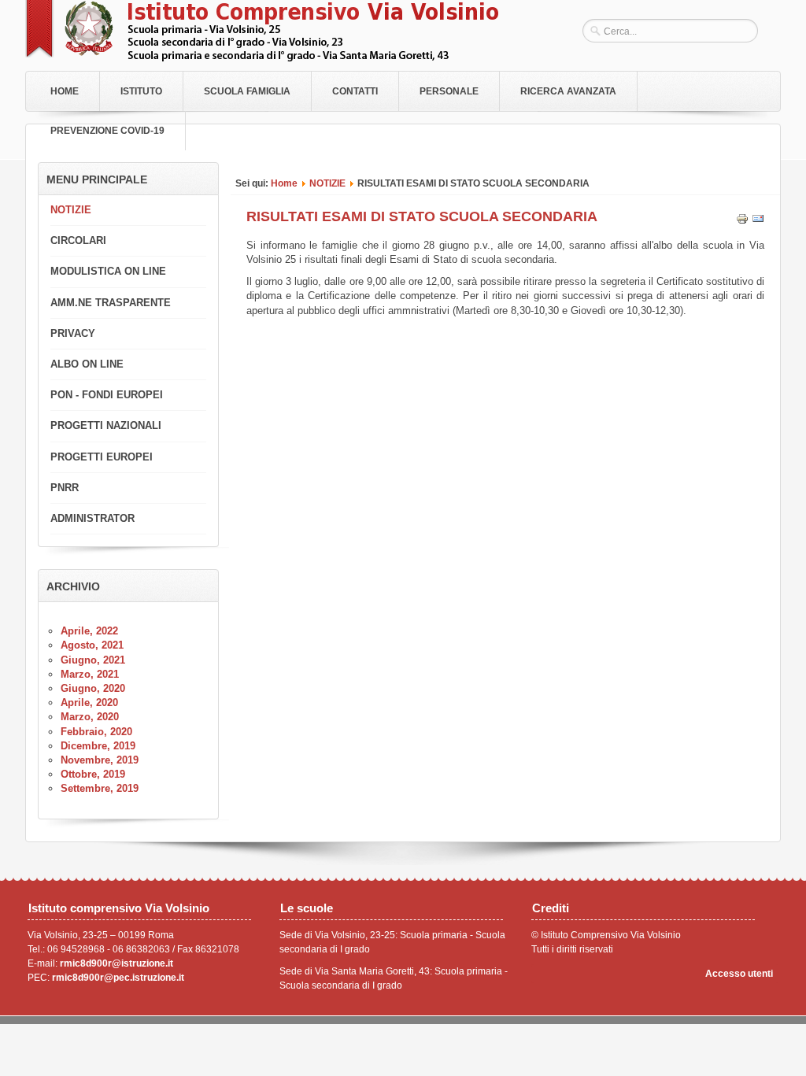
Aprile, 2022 (89, 631)
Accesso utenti (739, 973)
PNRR (64, 488)
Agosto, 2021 (92, 645)
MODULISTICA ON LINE (108, 271)
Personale (449, 91)
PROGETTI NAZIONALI (105, 425)
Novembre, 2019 (100, 760)
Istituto (141, 91)
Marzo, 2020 (90, 717)
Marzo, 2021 (90, 674)
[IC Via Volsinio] (261, 58)
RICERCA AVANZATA (568, 91)
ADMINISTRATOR (92, 518)
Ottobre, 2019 (93, 774)
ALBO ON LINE (87, 364)
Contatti (355, 91)
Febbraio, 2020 (96, 732)
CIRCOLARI (78, 240)
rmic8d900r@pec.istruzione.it (118, 977)
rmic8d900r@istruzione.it (116, 963)
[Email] (758, 221)
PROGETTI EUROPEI (101, 457)
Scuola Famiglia (247, 91)
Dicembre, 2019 (98, 746)
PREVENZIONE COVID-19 (107, 130)
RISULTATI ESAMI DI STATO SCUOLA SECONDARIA (421, 216)
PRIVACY (72, 333)
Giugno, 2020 (93, 688)
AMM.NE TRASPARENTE (110, 303)
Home (64, 91)
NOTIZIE (327, 183)
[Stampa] (742, 221)
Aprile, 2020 (89, 702)
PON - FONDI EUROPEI (106, 395)
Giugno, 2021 (93, 660)
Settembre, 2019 (100, 788)
